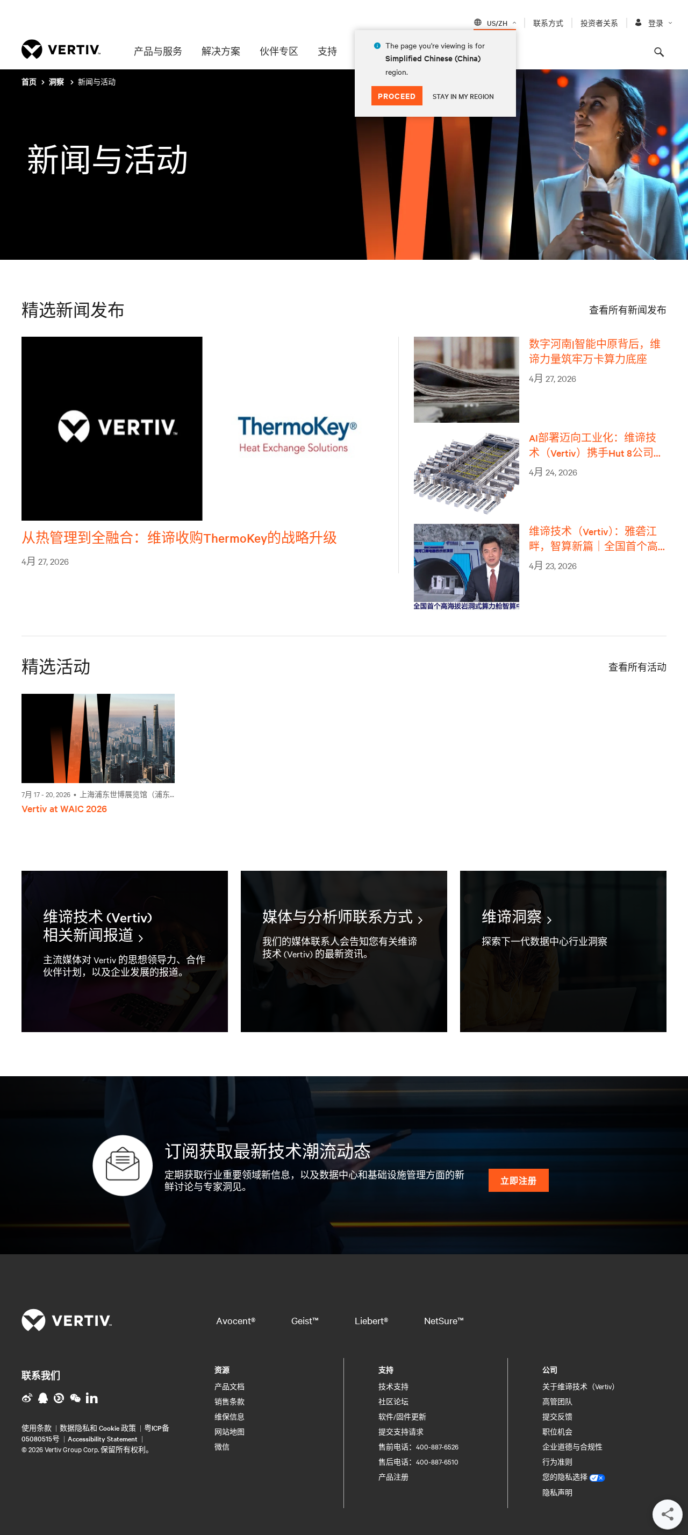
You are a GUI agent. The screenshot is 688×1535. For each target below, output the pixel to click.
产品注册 (393, 1476)
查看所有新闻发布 (627, 310)
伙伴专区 (279, 51)
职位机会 (557, 1431)
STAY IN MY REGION (463, 96)
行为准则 (557, 1461)
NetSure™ (444, 1320)
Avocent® (235, 1320)
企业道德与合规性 (572, 1446)
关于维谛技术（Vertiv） (580, 1386)
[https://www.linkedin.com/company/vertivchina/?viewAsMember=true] (92, 1397)
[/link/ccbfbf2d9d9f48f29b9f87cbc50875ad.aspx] (75, 1397)
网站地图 (229, 1431)
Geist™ (305, 1320)
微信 (222, 1446)
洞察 (57, 82)
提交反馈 (557, 1416)
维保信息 (229, 1416)
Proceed (397, 95)
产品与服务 (158, 51)
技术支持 (393, 1386)
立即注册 (518, 1180)
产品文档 (229, 1386)
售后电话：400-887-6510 (418, 1461)
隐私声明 (557, 1492)
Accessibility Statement (103, 1438)
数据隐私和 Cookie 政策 (98, 1427)
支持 (327, 51)
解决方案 (221, 51)
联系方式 (548, 22)
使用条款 (37, 1427)
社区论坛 (393, 1401)
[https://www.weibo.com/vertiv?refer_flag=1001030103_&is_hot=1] (27, 1397)
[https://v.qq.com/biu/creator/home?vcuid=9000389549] (43, 1397)
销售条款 (229, 1401)
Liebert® (371, 1320)
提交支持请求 (401, 1431)
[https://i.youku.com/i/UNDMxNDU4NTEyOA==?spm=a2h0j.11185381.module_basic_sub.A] (59, 1397)
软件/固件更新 (402, 1416)
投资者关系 (599, 22)
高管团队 (557, 1401)
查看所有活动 (637, 667)
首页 (29, 82)
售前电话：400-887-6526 (418, 1446)
